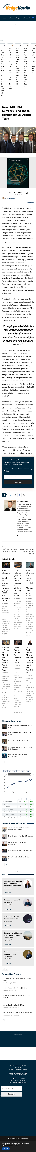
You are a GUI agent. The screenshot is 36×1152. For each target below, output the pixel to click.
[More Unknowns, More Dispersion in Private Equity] (4, 726)
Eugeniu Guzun (11, 198)
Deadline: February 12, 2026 (11, 1007)
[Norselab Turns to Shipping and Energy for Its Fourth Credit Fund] (27, 45)
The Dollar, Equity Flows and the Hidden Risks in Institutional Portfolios (29, 660)
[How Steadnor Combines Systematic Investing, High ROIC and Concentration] (4, 45)
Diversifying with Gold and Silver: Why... (20, 850)
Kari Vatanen (7, 904)
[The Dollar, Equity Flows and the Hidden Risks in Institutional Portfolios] (30, 642)
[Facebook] (20, 495)
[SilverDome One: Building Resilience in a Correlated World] (4, 858)
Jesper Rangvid (8, 940)
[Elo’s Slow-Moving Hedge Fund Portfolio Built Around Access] (4, 755)
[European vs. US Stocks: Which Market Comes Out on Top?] (27, 935)
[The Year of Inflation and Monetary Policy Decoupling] (27, 954)
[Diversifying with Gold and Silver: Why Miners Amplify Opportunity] (4, 851)
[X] (15, 495)
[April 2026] (18, 173)
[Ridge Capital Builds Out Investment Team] (18, 642)
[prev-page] (3, 762)
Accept (6, 1149)
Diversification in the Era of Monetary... (20, 836)
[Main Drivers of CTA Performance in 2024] (27, 918)
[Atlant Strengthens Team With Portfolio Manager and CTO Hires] (20, 45)
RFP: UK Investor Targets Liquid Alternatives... (18, 1013)
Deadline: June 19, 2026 (10, 990)
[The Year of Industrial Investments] (27, 902)
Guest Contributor (9, 888)
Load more (17, 712)
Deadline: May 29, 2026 (10, 1000)
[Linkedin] (10, 495)
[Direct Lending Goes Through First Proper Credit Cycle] (4, 734)
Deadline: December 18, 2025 (11, 1015)
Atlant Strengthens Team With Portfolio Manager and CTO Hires (30, 583)
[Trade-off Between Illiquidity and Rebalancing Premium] (4, 829)
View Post (8, 892)
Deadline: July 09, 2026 (10, 983)
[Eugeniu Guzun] (3, 198)
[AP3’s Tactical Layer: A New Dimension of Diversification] (4, 843)
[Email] (24, 495)
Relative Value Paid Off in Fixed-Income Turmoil (26, 551)
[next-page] (6, 762)
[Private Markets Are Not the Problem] (4, 741)
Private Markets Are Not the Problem (20, 741)
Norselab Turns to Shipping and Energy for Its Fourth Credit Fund (6, 659)
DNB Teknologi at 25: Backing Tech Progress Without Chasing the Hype (18, 583)
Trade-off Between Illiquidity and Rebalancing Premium (19, 829)
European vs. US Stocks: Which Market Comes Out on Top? (13, 935)
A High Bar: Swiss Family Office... (14, 1005)
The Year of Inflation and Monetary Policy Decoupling (13, 954)
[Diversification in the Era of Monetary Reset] (4, 836)
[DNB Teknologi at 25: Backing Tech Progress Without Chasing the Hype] (12, 45)
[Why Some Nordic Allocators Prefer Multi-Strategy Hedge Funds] (4, 748)
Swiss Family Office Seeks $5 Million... (16, 988)
